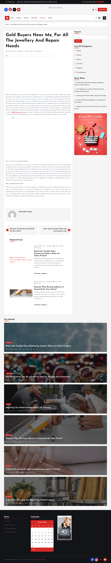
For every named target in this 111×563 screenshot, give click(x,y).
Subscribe (102, 9)
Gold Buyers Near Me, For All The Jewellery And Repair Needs (29, 24)
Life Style (34, 18)
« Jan (33, 549)
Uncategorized (81, 72)
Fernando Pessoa (12, 51)
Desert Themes (41, 559)
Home (12, 18)
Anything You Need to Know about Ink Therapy (91, 95)
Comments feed (11, 528)
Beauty (19, 18)
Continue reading (40, 273)
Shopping (42, 18)
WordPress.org (11, 532)
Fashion (26, 18)
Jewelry (50, 18)
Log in (8, 521)
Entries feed (10, 525)
